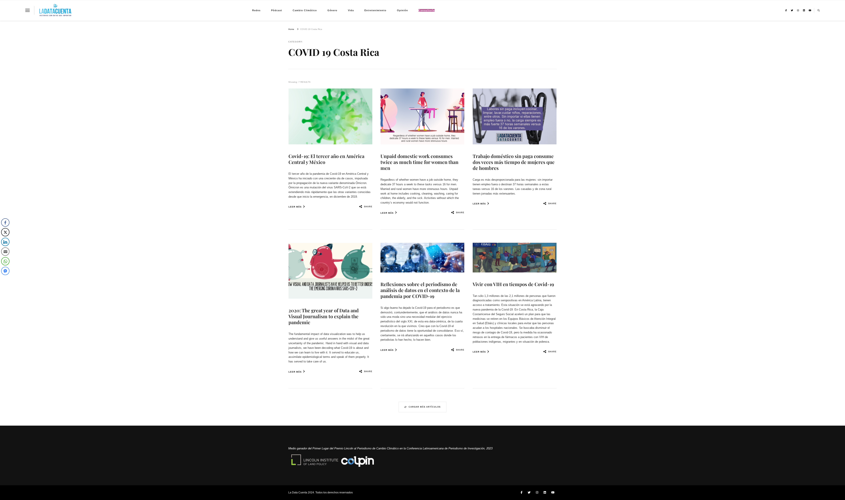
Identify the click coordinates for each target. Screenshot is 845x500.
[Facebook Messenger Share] (5, 271)
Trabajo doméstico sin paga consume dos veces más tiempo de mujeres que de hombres (514, 162)
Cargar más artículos (425, 407)
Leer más (295, 207)
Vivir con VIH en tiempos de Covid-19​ (513, 284)
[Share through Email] (5, 251)
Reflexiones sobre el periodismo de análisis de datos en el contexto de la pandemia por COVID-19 (420, 290)
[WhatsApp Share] (5, 261)
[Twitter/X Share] (5, 232)
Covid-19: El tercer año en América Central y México (326, 159)
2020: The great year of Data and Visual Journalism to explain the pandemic (323, 316)
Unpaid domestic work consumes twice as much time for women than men (419, 162)
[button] (5, 279)
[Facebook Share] (5, 222)
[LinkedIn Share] (5, 242)
